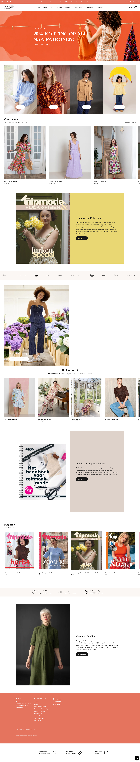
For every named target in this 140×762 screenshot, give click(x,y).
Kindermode (66, 374)
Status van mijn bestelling (41, 709)
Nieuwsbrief (100, 7)
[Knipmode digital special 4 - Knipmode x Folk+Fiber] (86, 550)
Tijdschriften (89, 7)
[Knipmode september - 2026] (19, 550)
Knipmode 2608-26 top (111, 419)
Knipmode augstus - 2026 (45, 573)
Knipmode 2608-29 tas (10, 419)
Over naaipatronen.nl (39, 718)
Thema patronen (77, 7)
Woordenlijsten (38, 716)
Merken (37, 7)
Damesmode (53, 374)
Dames (45, 7)
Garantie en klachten (39, 711)
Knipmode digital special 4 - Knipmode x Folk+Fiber (85, 573)
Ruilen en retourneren (40, 706)
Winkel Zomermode (130, 122)
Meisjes (59, 7)
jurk (117, 647)
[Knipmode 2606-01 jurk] (25, 152)
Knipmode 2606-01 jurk (10, 181)
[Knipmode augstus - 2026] (53, 550)
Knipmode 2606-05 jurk (55, 181)
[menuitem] (38, 7)
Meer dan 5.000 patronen (38, 1)
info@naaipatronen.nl (44, 753)
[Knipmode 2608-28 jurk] (53, 397)
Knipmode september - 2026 (12, 573)
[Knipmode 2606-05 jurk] (70, 152)
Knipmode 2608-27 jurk (77, 419)
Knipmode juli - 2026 (110, 573)
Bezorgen (36, 702)
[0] (135, 7)
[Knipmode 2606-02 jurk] (115, 152)
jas (109, 647)
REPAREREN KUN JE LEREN (19, 1)
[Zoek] (132, 7)
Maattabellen (37, 720)
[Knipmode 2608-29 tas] (19, 397)
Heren (52, 7)
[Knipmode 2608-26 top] (120, 397)
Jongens (67, 7)
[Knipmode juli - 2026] (120, 550)
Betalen (36, 704)
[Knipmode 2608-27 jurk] (86, 397)
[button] (82, 238)
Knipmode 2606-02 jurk (100, 181)
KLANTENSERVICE (40, 698)
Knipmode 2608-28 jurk (44, 419)
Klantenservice (38, 713)
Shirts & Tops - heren (83, 374)
